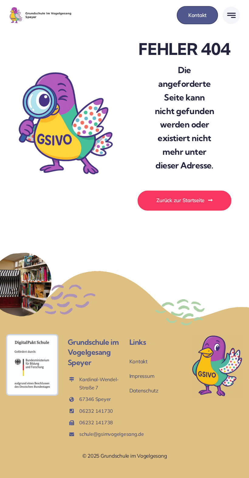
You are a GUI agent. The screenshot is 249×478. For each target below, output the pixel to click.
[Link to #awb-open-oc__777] (231, 15)
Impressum (142, 376)
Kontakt (138, 361)
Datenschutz (144, 390)
